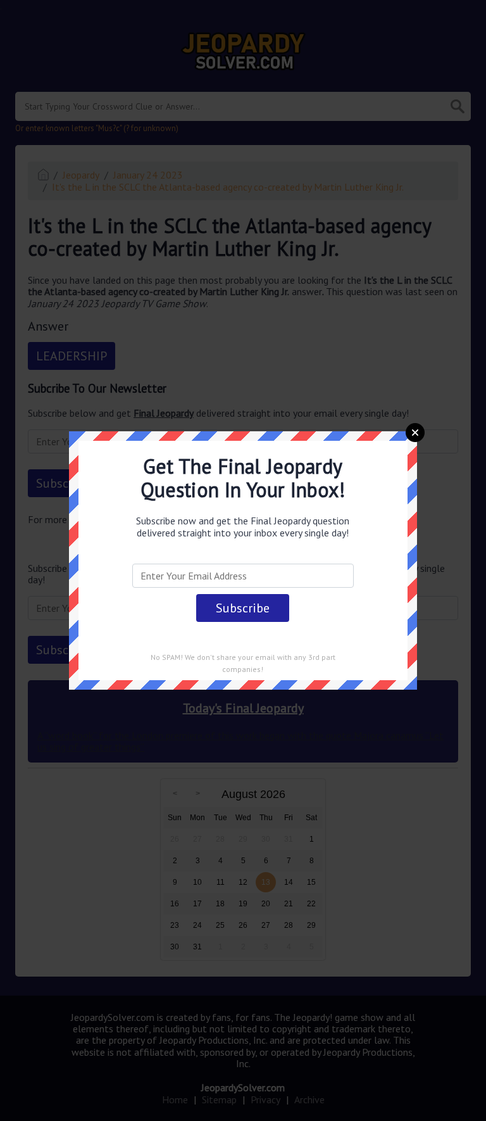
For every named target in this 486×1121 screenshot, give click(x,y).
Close (415, 432)
